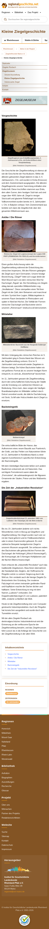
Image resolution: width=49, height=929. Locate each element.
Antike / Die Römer (15, 658)
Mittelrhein (6, 733)
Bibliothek (19, 12)
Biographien (7, 777)
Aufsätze (6, 773)
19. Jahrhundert (13, 702)
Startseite (6, 63)
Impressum (7, 849)
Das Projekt (33, 12)
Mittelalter (11, 661)
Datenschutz (7, 845)
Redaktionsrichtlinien (11, 818)
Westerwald (7, 759)
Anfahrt (5, 86)
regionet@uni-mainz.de (14, 891)
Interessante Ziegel (12, 82)
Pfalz (4, 746)
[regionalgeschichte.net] (20, 5)
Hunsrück (6, 728)
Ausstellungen (8, 782)
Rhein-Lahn (7, 754)
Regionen (6, 12)
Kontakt (5, 90)
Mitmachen (7, 809)
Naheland (6, 742)
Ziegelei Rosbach (9, 67)
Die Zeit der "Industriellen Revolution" (22, 669)
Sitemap (5, 836)
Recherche (6, 786)
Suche (4, 832)
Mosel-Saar (7, 737)
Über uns (6, 805)
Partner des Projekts (11, 813)
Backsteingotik (13, 665)
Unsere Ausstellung (12, 75)
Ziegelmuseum (8, 71)
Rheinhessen (12, 693)
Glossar (5, 790)
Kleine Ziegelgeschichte (14, 78)
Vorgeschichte (13, 654)
